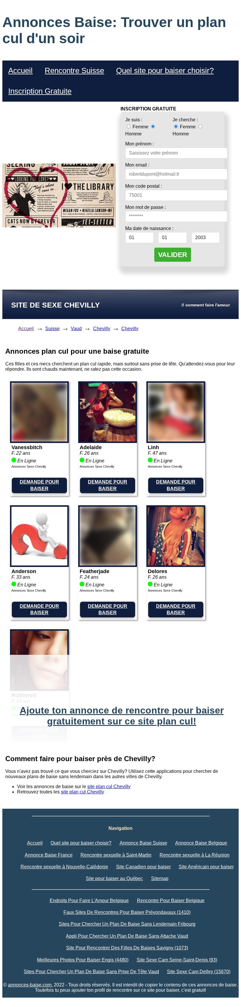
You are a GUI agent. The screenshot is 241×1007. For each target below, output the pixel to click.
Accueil (20, 70)
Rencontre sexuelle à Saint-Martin (116, 854)
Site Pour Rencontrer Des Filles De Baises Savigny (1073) (127, 947)
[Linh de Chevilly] (176, 439)
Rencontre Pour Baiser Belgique (171, 900)
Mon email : (137, 164)
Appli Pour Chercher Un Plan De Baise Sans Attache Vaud (127, 936)
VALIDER (172, 255)
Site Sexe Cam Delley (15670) (198, 971)
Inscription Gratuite (39, 91)
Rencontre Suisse (74, 70)
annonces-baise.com (29, 984)
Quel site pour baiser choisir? (165, 70)
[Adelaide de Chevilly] (107, 439)
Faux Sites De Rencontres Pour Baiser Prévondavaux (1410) (126, 912)
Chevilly (101, 328)
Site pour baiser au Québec (114, 878)
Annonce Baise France (49, 854)
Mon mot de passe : (145, 207)
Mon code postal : (143, 186)
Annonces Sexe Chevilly (28, 466)
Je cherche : (185, 119)
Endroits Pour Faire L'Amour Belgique (89, 900)
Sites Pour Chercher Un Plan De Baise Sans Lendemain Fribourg (127, 924)
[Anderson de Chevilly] (39, 563)
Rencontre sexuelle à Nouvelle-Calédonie (64, 866)
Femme (140, 126)
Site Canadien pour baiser (143, 866)
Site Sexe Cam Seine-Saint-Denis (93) (177, 959)
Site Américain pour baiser (206, 866)
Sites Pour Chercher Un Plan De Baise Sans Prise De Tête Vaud (91, 971)
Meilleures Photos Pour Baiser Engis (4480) (82, 959)
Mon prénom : (139, 143)
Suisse (52, 328)
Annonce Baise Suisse (143, 842)
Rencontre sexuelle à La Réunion (195, 854)
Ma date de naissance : (149, 228)
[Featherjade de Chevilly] (107, 563)
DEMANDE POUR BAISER (39, 485)
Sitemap (159, 878)
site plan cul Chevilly (108, 786)
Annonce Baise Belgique (201, 842)
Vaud (76, 328)
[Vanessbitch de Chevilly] (39, 439)
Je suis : (133, 119)
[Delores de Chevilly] (176, 563)
